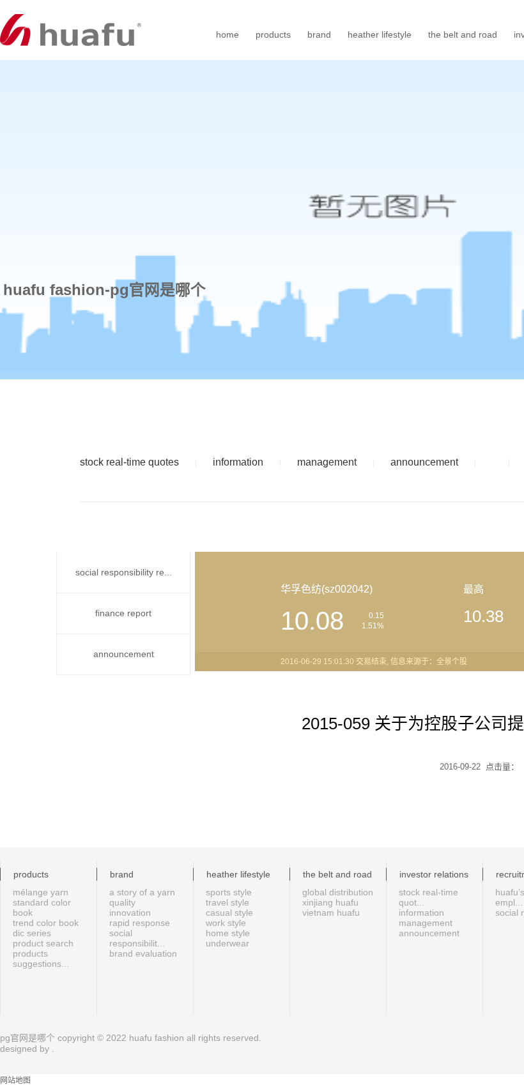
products (273, 34)
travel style (227, 902)
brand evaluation (143, 953)
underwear (227, 943)
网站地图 (15, 1080)
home (227, 34)
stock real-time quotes (129, 462)
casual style (229, 912)
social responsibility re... (123, 572)
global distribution (337, 892)
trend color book (46, 923)
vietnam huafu (331, 912)
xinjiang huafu (330, 902)
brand (319, 34)
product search (43, 943)
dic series (32, 933)
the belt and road (462, 34)
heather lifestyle (380, 34)
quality (122, 902)
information (238, 462)
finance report (123, 613)
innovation (130, 912)
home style (228, 933)
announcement (424, 462)
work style (226, 923)
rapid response (139, 923)
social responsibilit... (137, 938)
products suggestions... (41, 958)
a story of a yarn (142, 892)
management (327, 462)
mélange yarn (40, 892)
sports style (229, 892)
